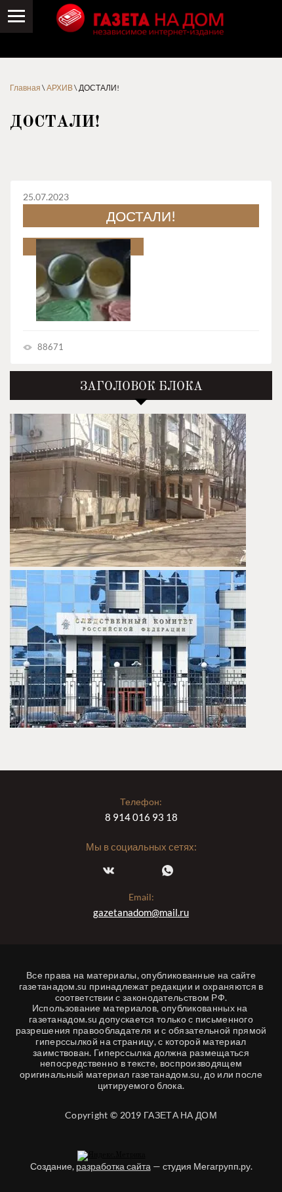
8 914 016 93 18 (141, 817)
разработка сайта (113, 1166)
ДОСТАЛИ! (141, 216)
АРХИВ (60, 88)
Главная (25, 88)
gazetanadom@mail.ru (141, 912)
